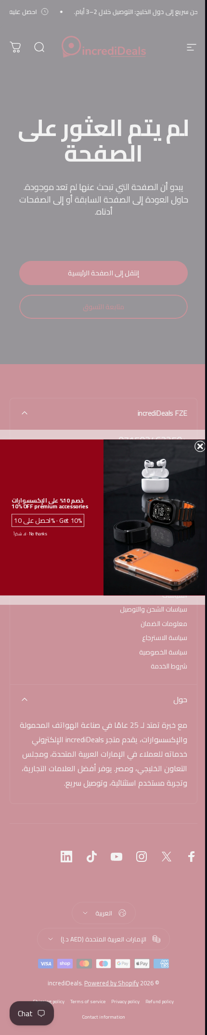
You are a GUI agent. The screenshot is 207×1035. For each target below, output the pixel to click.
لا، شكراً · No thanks (30, 533)
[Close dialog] (200, 446)
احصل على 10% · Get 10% (48, 520)
